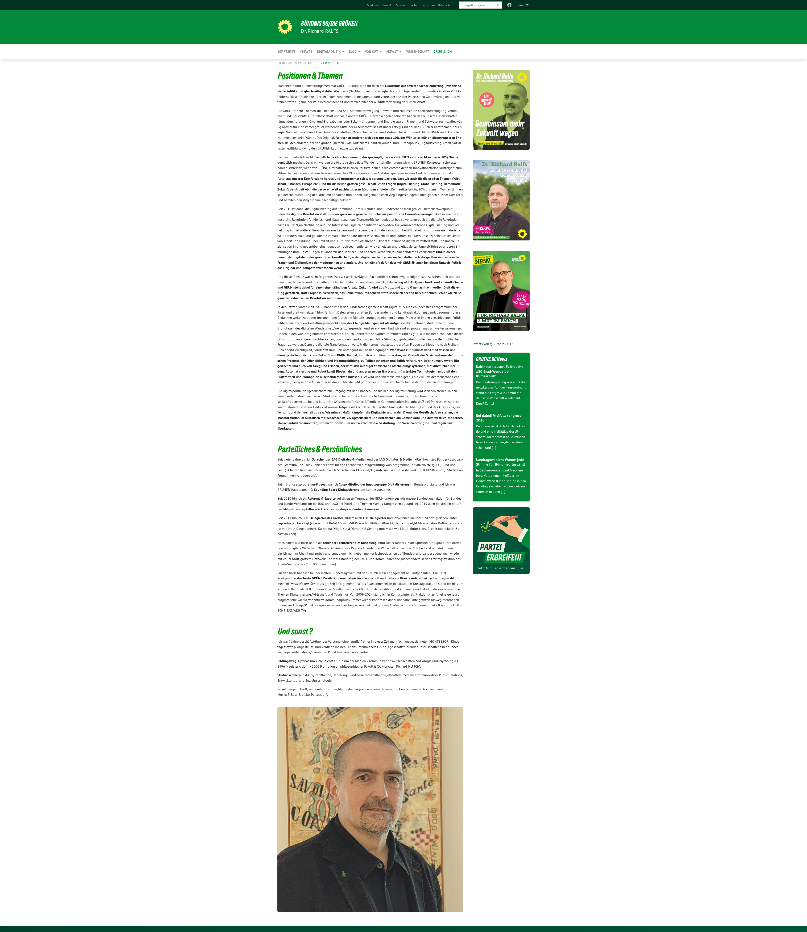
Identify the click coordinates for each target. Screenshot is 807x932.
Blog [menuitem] (353, 51)
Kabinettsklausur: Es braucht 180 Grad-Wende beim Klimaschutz (499, 371)
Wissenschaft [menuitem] (417, 51)
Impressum (428, 5)
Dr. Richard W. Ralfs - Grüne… (298, 63)
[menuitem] (373, 5)
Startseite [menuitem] (286, 51)
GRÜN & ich (331, 63)
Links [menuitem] (521, 5)
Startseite (373, 5)
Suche (413, 5)
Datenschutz (446, 5)
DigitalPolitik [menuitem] (329, 51)
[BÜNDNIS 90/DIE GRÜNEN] (285, 26)
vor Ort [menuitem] (371, 51)
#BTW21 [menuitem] (306, 51)
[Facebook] (509, 5)
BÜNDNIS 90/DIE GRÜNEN (329, 23)
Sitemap (401, 5)
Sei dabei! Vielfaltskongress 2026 (498, 418)
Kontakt (388, 5)
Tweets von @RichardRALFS (493, 344)
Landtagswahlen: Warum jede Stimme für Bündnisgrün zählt (500, 462)
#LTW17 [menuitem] (392, 51)
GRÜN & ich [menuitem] (443, 51)
